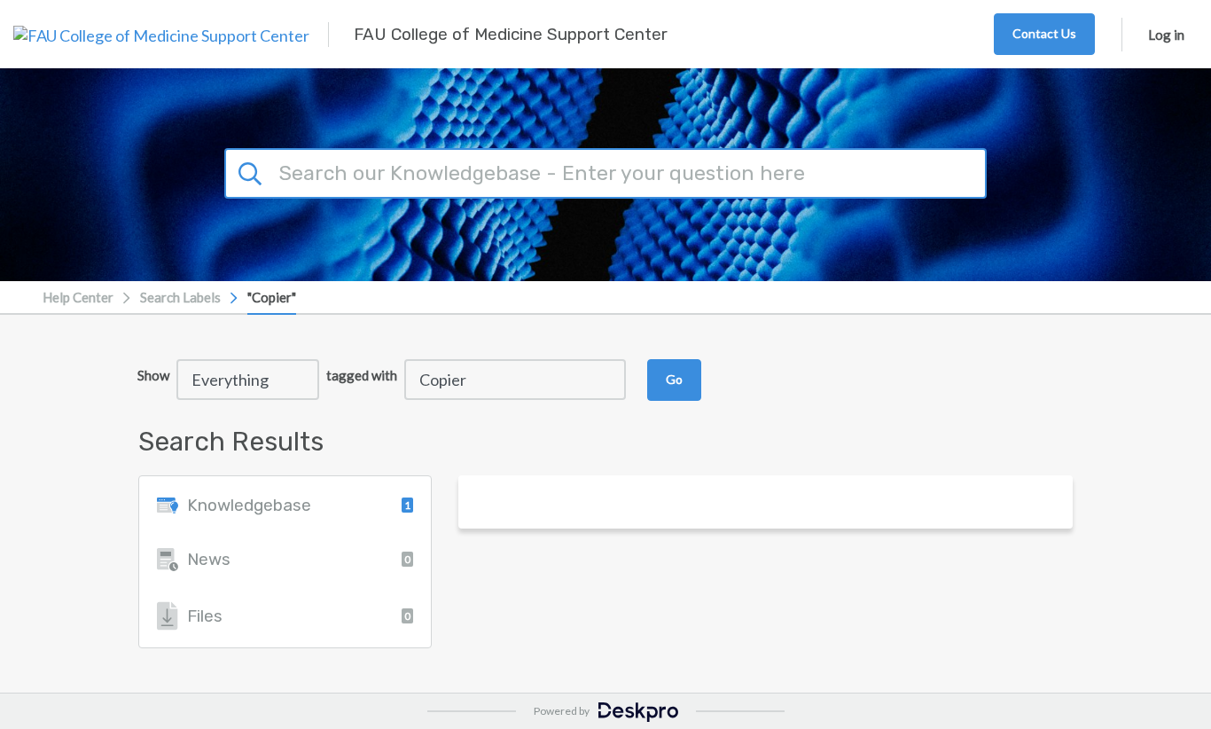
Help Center (78, 297)
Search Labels (180, 297)
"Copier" (271, 297)
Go (674, 379)
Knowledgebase (298, 505)
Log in (1166, 35)
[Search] (252, 171)
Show (153, 375)
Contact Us (1044, 33)
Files (298, 616)
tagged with (361, 375)
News (298, 559)
